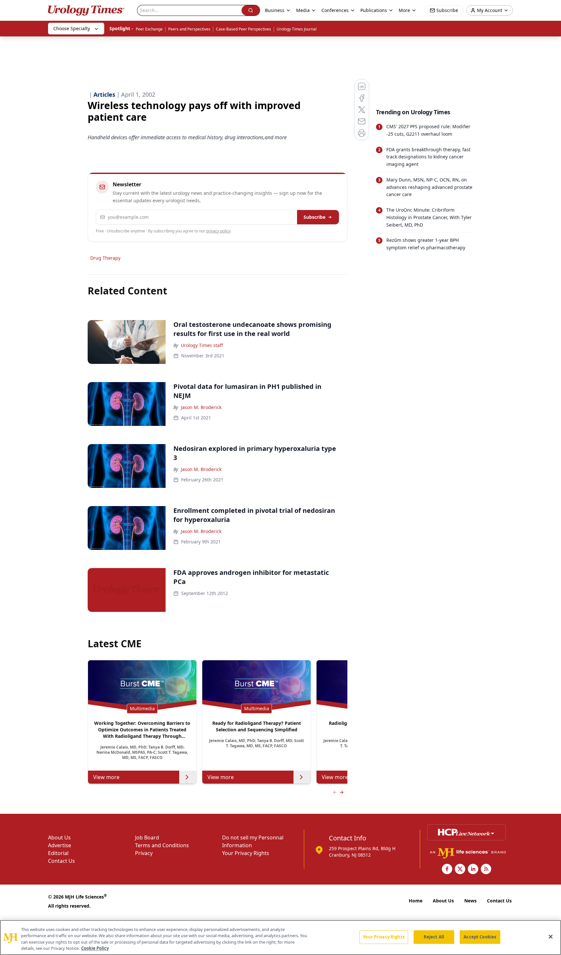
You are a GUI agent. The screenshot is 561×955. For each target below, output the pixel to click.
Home (415, 901)
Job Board (147, 837)
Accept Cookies (480, 937)
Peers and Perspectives (189, 29)
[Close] (550, 936)
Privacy (144, 853)
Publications (373, 10)
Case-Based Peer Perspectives (243, 29)
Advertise (59, 845)
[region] (280, 937)
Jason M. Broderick (201, 407)
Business (274, 10)
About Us (59, 837)
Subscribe (314, 217)
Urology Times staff (202, 345)
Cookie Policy (95, 948)
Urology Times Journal (297, 29)
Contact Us (61, 860)
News (470, 901)
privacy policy (218, 231)
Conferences (335, 10)
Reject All (434, 937)
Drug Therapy (105, 258)
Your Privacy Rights (245, 853)
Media (303, 10)
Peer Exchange (149, 29)
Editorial (58, 853)
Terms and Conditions (162, 845)
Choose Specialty (71, 28)
